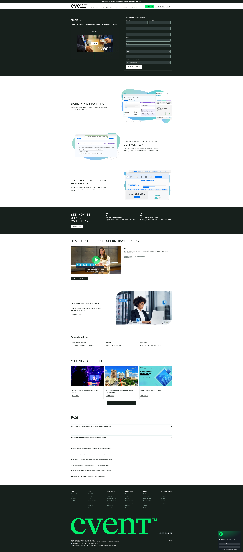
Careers (90, 498)
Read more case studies (79, 278)
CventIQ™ (90, 494)
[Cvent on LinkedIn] (166, 533)
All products (109, 508)
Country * (128, 48)
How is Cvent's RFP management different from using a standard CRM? (88, 476)
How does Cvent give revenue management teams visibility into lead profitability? (91, 448)
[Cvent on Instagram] (171, 533)
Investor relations (92, 501)
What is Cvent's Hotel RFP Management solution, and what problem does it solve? (91, 426)
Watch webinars (129, 501)
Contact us (73, 498)
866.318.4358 (74, 501)
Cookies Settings (95, 543)
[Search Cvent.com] (171, 6)
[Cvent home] (79, 6)
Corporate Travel (165, 503)
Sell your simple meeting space (149, 345)
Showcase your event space (114, 345)
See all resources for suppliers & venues (121, 403)
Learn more (109, 395)
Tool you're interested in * (133, 59)
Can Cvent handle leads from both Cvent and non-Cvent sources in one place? (90, 465)
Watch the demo (76, 314)
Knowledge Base (147, 501)
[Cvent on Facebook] (160, 533)
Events (127, 498)
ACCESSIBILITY (88, 542)
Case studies (128, 496)
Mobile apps (109, 496)
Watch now (75, 395)
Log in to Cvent (146, 508)
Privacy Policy (99, 545)
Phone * (133, 31)
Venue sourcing (110, 505)
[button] (94, 43)
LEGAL (72, 542)
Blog (126, 494)
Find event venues (160, 6)
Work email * (129, 37)
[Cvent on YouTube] (168, 533)
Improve (163, 501)
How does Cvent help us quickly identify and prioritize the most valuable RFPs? (90, 432)
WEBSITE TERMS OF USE (113, 542)
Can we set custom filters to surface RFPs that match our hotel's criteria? (89, 443)
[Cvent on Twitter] (163, 533)
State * (127, 54)
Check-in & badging (111, 501)
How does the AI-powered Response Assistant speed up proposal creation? (89, 437)
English (170, 540)
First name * (129, 20)
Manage (163, 498)
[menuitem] (94, 7)
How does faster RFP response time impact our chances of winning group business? (91, 460)
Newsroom (90, 505)
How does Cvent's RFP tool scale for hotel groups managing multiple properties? (91, 471)
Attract (162, 494)
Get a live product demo (121, 78)
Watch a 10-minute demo (135, 1)
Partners (90, 508)
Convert (163, 496)
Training (145, 505)
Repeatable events (111, 498)
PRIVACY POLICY (79, 542)
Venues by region (129, 508)
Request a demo (76, 226)
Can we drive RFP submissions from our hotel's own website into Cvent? (88, 454)
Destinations (128, 505)
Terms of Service (109, 545)
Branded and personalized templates (83, 345)
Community (146, 496)
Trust (144, 503)
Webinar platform (111, 503)
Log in (168, 6)
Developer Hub (147, 498)
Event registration (111, 494)
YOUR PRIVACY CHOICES (83, 544)
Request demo (149, 6)
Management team (92, 503)
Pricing (72, 496)
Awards (90, 496)
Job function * (129, 43)
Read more (143, 395)
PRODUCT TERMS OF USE (99, 542)
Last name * (152, 20)
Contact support (147, 494)
